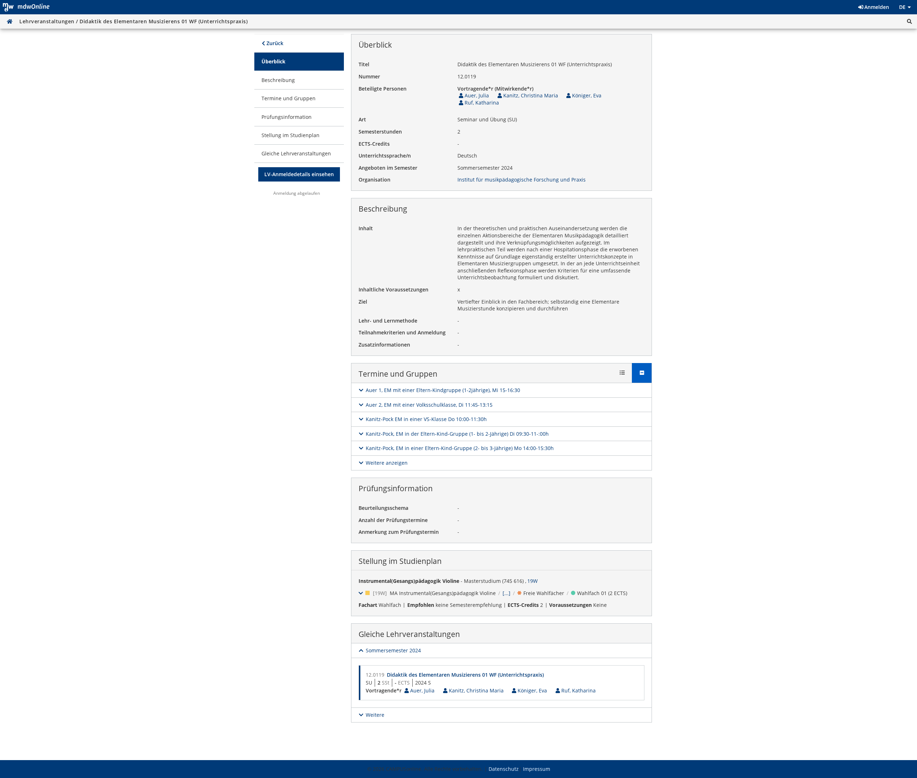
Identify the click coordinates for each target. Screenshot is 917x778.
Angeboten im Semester (388, 167)
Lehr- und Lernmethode (388, 320)
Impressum (536, 768)
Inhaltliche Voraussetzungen (393, 289)
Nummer (369, 76)
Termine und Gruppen (398, 374)
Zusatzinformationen (384, 344)
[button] (909, 21)
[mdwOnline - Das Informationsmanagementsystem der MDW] (26, 7)
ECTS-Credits (374, 143)
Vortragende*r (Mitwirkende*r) (495, 88)
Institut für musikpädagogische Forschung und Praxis (521, 179)
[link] (299, 61)
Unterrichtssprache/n (385, 155)
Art (362, 119)
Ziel (363, 301)
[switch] (439, 390)
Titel (364, 64)
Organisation (374, 179)
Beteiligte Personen (383, 88)
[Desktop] (9, 21)
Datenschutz (504, 768)
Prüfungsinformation (396, 488)
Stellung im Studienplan (400, 561)
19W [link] (532, 581)
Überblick (375, 45)
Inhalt (366, 228)
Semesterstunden (380, 131)
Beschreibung (383, 209)
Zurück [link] (274, 43)
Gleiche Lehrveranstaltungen (409, 634)
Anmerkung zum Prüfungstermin (399, 531)
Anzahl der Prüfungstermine (393, 520)
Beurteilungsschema (383, 507)
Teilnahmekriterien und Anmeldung (402, 332)
